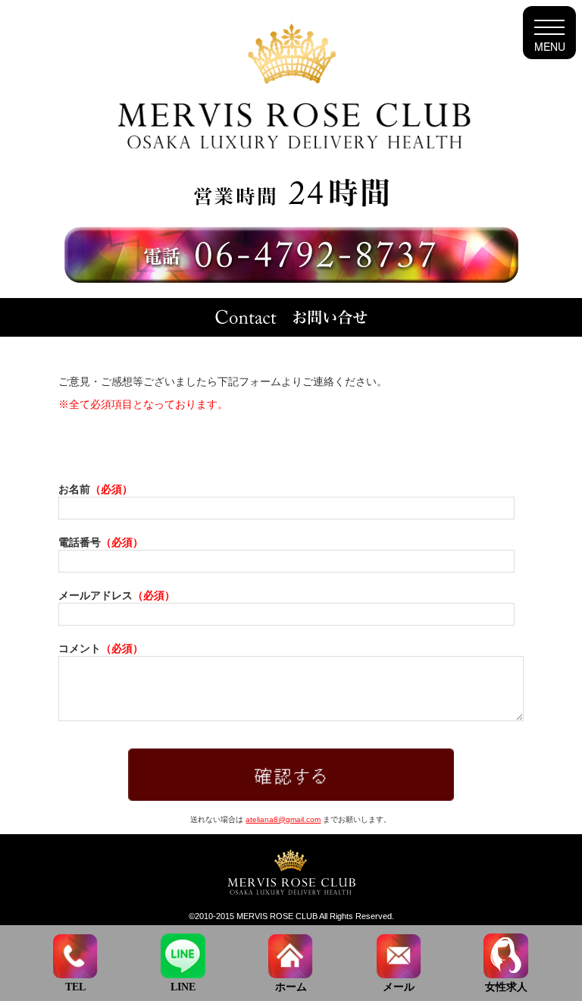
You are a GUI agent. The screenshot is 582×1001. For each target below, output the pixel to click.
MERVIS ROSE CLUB (277, 916)
